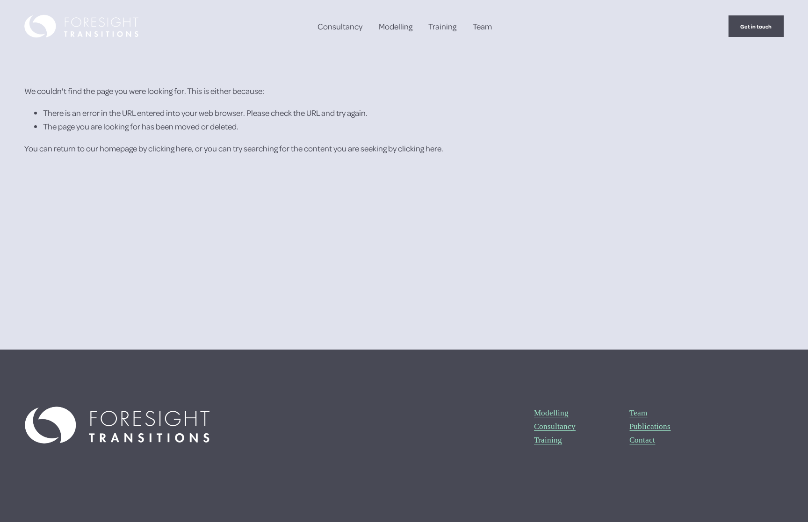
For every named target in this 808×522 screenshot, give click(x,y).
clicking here (170, 148)
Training (442, 26)
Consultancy (339, 26)
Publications (650, 426)
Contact (642, 440)
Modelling (395, 26)
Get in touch (756, 26)
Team (482, 26)
